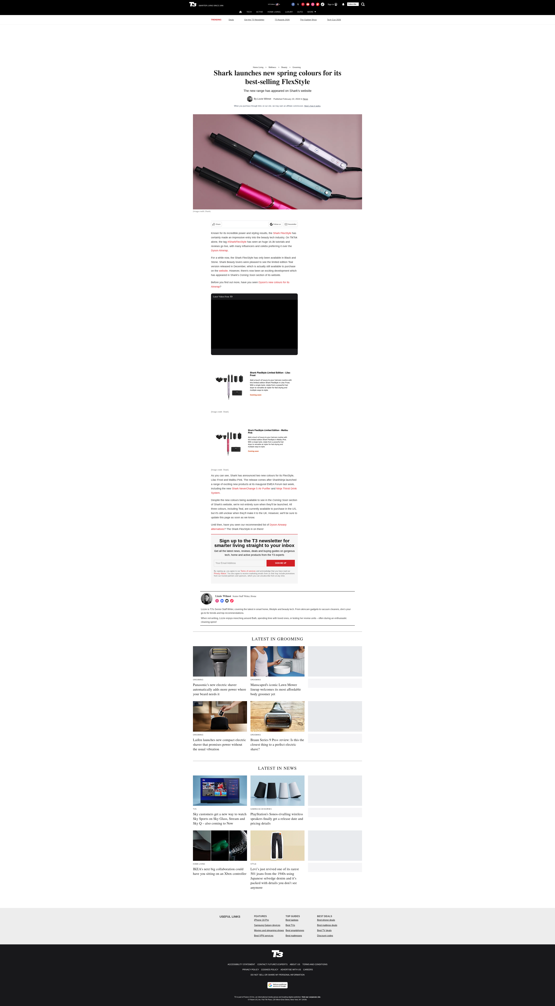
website (223, 270)
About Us (295, 964)
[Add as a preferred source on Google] (277, 985)
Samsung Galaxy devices (267, 925)
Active (259, 11)
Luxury (289, 11)
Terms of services (248, 571)
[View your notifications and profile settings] (343, 4)
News (305, 99)
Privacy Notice (220, 573)
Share (218, 224)
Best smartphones (295, 930)
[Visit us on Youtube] (308, 4)
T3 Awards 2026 (282, 20)
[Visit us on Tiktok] (322, 4)
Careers (308, 969)
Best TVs (290, 925)
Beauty (284, 67)
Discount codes (325, 935)
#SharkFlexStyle (236, 241)
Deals (231, 20)
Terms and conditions (314, 964)
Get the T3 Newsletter (254, 20)
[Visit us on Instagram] (312, 4)
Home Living (274, 11)
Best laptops (292, 920)
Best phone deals (326, 920)
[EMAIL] (227, 601)
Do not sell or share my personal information (278, 975)
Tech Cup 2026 (334, 20)
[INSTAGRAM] (217, 601)
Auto (300, 11)
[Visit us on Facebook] (293, 4)
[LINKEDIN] (222, 601)
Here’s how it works (312, 106)
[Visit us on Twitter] (298, 4)
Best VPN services (263, 935)
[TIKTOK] (232, 601)
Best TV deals (324, 930)
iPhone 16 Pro (261, 920)
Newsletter (292, 224)
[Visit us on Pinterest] (303, 4)
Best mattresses (294, 935)
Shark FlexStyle (282, 233)
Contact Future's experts (272, 964)
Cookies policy (269, 969)
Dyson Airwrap (219, 250)
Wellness (272, 67)
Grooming (297, 67)
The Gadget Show (308, 20)
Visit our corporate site (311, 997)
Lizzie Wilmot (264, 99)
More (310, 11)
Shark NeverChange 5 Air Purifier (251, 488)
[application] (254, 324)
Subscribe (352, 4)
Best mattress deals (327, 925)
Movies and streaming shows (269, 930)
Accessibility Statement (241, 964)
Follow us (277, 224)
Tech (249, 11)
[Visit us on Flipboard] (317, 4)
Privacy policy (250, 969)
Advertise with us (291, 969)
